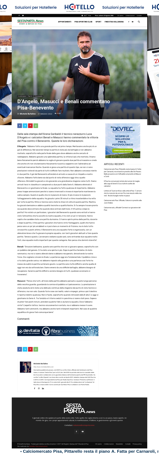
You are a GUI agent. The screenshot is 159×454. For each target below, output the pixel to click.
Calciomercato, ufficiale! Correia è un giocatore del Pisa (122, 209)
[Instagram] (40, 388)
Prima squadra (38, 96)
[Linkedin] (44, 388)
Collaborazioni (130, 15)
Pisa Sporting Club (83, 22)
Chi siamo (120, 15)
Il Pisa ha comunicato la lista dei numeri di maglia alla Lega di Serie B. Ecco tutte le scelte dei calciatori (122, 183)
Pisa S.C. (30, 96)
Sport (98, 22)
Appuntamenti (64, 22)
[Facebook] (19, 15)
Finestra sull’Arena (114, 22)
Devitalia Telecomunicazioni (38, 446)
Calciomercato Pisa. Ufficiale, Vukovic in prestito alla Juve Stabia (123, 201)
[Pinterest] (30, 125)
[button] (139, 22)
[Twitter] (25, 125)
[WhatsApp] (35, 125)
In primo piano (22, 96)
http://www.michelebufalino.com (44, 367)
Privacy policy (137, 444)
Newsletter (119, 444)
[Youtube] (23, 15)
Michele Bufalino (28, 113)
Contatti (139, 15)
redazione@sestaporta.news (84, 425)
